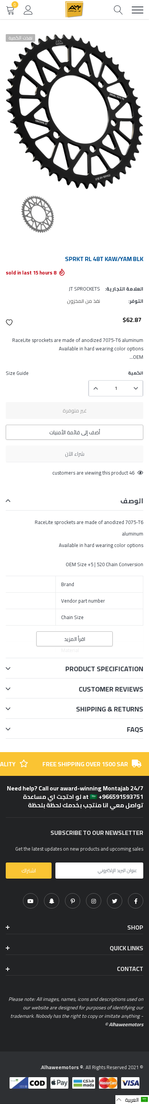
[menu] (137, 10)
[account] (28, 9)
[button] (9, 322)
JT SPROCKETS (84, 288)
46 (131, 472)
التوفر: (135, 301)
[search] (118, 9)
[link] (135, 901)
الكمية (135, 373)
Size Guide (17, 373)
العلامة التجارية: (124, 288)
